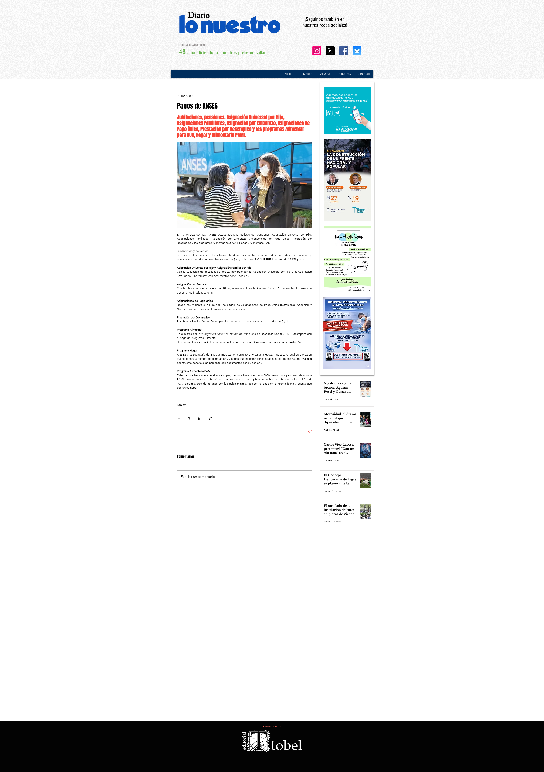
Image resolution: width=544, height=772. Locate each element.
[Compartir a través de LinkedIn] (200, 418)
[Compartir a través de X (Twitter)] (189, 418)
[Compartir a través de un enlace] (210, 418)
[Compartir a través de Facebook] (179, 418)
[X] (330, 50)
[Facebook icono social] (343, 50)
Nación (182, 404)
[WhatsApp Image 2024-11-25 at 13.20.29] (357, 50)
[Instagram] (316, 50)
